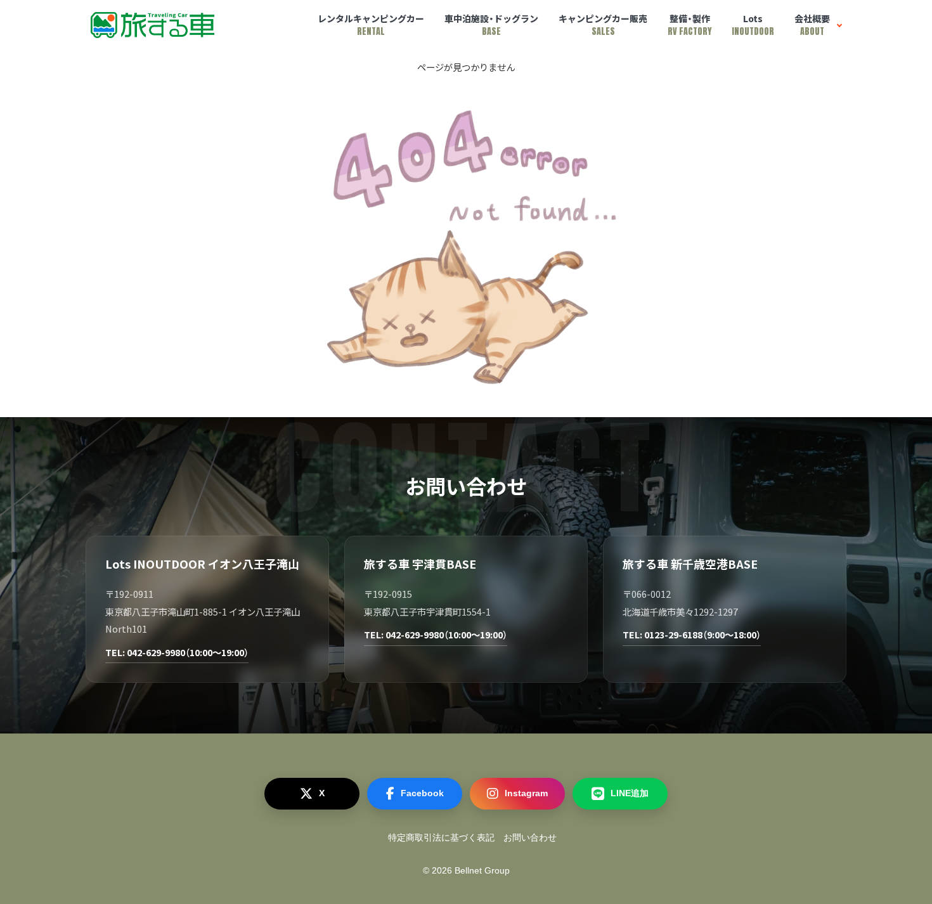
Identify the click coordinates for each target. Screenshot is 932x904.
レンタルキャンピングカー (371, 25)
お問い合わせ (530, 837)
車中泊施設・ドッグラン (491, 25)
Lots (753, 25)
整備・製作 (689, 25)
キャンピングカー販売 (603, 25)
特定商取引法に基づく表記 (441, 837)
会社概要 (812, 25)
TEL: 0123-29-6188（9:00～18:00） (692, 634)
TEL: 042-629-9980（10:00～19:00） (177, 652)
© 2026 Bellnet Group (466, 870)
